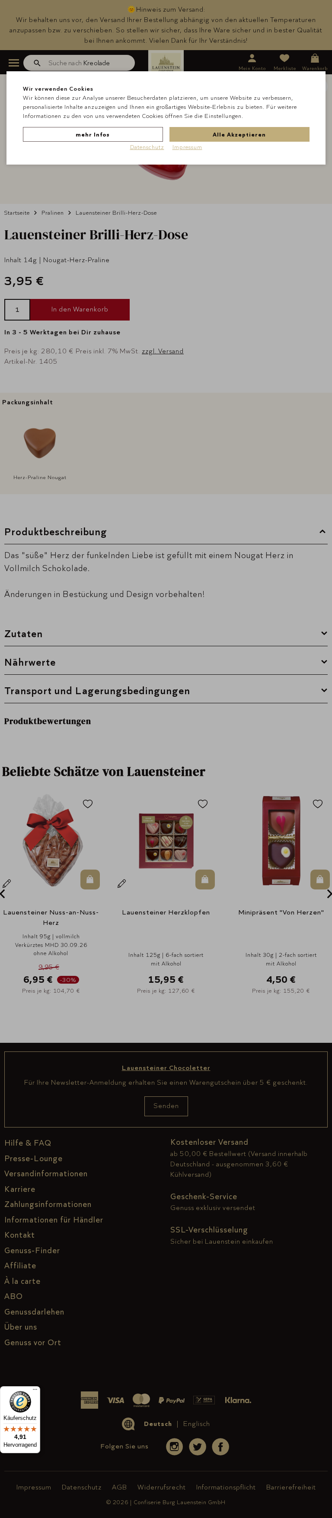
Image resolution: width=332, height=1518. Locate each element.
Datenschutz (147, 146)
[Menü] (35, 1391)
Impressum (187, 146)
